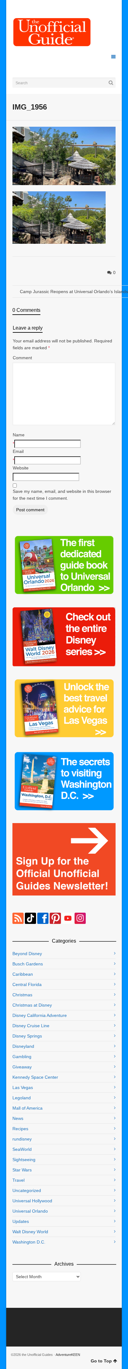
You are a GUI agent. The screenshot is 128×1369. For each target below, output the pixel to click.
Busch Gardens (27, 963)
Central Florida (27, 984)
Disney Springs (27, 1035)
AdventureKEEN (68, 1355)
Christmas (22, 994)
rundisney (22, 1138)
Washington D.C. (28, 1241)
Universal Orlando (30, 1211)
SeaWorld (22, 1149)
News (17, 1118)
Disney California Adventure (39, 1015)
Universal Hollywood (32, 1200)
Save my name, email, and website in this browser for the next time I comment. (62, 495)
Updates (20, 1221)
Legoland (21, 1097)
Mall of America (27, 1108)
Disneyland (23, 1046)
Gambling (21, 1056)
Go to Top (101, 1360)
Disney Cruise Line (30, 1025)
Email (18, 451)
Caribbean (22, 974)
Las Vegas (22, 1087)
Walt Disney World (30, 1231)
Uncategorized (26, 1190)
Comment (22, 357)
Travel (18, 1180)
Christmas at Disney (32, 1005)
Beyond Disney (27, 953)
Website (21, 467)
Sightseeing (23, 1159)
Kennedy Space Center (35, 1077)
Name (19, 434)
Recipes (20, 1128)
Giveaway (22, 1066)
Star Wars (22, 1169)
